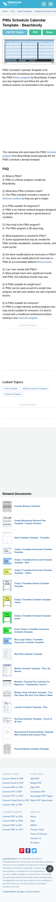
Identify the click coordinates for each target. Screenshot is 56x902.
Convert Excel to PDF (13, 783)
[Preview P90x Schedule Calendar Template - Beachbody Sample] (29, 51)
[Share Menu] (50, 868)
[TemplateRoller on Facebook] (28, 850)
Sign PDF (35, 787)
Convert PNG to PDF (12, 787)
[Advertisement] (28, 119)
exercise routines (11, 198)
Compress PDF (37, 791)
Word (49, 32)
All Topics (35, 842)
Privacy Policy (37, 829)
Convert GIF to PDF (12, 791)
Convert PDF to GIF (12, 825)
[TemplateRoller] (10, 4)
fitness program (21, 77)
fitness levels (44, 262)
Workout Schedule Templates (35, 389)
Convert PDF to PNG (12, 821)
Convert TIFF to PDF (12, 796)
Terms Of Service (38, 834)
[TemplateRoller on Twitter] (34, 850)
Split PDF (35, 778)
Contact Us (35, 838)
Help (32, 821)
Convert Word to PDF (13, 778)
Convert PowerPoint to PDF (16, 800)
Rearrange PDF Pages (41, 796)
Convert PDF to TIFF (12, 829)
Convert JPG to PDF (12, 804)
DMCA (33, 825)
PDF (35, 32)
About (33, 816)
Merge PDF (36, 783)
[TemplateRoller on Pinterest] (21, 850)
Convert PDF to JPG (12, 816)
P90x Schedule (11, 389)
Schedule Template (13, 394)
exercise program (28, 318)
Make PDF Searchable (41, 800)
